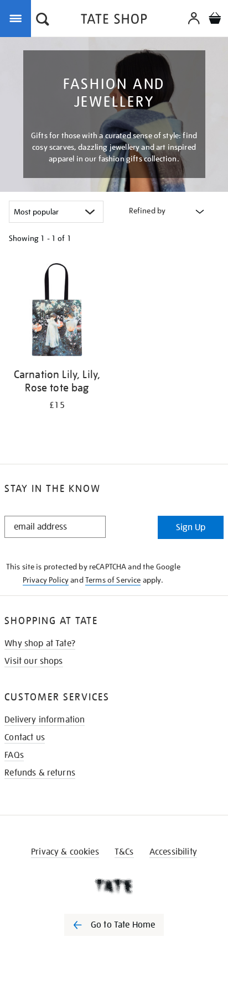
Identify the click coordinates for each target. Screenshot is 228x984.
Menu (17, 17)
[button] (42, 20)
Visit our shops (33, 661)
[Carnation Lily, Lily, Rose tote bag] (57, 311)
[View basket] (214, 20)
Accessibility (173, 851)
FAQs (14, 755)
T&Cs (124, 851)
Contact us (24, 737)
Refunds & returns (39, 772)
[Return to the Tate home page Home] (114, 21)
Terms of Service (113, 580)
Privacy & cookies (65, 851)
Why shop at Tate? (39, 643)
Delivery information (44, 719)
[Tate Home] (114, 886)
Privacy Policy (46, 580)
